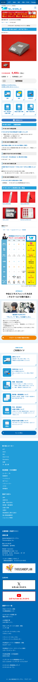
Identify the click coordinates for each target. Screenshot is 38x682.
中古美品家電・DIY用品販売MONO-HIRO (10, 655)
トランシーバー (7, 483)
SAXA (14, 2)
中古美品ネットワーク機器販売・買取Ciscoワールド (13, 644)
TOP (3, 22)
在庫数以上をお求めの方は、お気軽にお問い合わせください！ (10, 86)
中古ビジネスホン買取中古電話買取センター (9, 610)
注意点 (4, 510)
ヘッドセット (6, 478)
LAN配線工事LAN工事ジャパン (8, 621)
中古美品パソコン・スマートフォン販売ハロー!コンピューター (14, 649)
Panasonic (6, 459)
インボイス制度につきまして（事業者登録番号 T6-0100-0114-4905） (15, 559)
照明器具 (5, 488)
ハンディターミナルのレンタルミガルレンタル (11, 632)
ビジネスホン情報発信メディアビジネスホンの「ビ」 (11, 666)
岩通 (4, 462)
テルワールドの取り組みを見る (19, 338)
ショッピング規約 (8, 518)
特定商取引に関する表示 (9, 513)
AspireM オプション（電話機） (19, 230)
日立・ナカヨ (25, 2)
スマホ (4, 486)
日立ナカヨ (6, 457)
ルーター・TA (6, 473)
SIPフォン (5, 481)
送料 (4, 497)
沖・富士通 (6, 464)
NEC (19, 2)
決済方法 (5, 500)
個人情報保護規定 (8, 515)
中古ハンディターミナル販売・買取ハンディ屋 (13, 627)
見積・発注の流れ (8, 502)
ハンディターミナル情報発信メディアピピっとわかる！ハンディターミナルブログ (15, 660)
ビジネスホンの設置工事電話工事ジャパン (9, 615)
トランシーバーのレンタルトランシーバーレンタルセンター (12, 638)
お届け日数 (6, 507)
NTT (9, 2)
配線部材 (5, 476)
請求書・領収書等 (8, 505)
